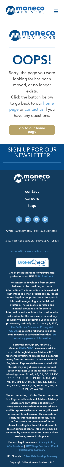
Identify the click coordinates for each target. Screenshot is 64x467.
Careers (32, 198)
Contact (32, 191)
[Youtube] (36, 219)
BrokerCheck (45, 276)
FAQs (32, 205)
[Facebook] (45, 219)
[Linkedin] (28, 219)
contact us (34, 109)
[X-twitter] (19, 219)
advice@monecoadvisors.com (32, 251)
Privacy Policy (47, 442)
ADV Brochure (15, 446)
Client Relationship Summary (40, 456)
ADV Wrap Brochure (37, 446)
